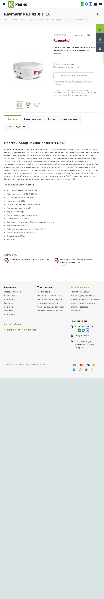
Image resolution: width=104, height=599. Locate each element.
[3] (60, 35)
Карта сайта (9, 314)
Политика (8, 307)
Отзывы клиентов (12, 292)
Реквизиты (9, 310)
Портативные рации (80, 292)
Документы (9, 299)
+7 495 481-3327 (83, 326)
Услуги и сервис (45, 287)
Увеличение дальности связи (51, 307)
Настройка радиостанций (49, 299)
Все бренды (76, 310)
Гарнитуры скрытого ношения (85, 299)
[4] (62, 35)
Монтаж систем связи (47, 303)
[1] (54, 35)
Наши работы (10, 295)
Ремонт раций (44, 292)
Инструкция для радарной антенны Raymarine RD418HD (77, 261)
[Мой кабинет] (95, 4)
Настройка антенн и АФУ (49, 295)
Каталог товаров (80, 287)
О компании (10, 287)
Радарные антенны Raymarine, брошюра (29, 259)
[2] (57, 35)
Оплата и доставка (79, 307)
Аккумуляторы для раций (83, 303)
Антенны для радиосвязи (83, 295)
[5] (65, 35)
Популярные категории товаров (20, 330)
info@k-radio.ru (82, 335)
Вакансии (8, 303)
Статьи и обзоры (12, 324)
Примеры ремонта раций (49, 310)
